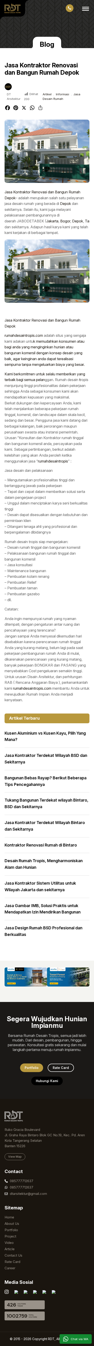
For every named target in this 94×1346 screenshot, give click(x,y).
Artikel (47, 94)
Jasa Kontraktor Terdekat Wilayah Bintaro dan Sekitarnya (45, 826)
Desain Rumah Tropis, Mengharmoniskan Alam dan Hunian (44, 864)
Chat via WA (79, 1339)
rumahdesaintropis (53, 461)
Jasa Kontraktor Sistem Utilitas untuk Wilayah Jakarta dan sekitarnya (40, 886)
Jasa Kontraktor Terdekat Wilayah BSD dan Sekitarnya (46, 758)
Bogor (65, 221)
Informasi (62, 94)
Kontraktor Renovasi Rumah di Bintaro (41, 845)
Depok (65, 203)
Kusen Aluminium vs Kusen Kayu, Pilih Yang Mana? (45, 736)
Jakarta (52, 221)
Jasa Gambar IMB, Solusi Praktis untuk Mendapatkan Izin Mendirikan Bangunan (43, 909)
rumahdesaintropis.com (24, 335)
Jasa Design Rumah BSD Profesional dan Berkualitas (43, 931)
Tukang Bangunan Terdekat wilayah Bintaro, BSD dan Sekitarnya (46, 803)
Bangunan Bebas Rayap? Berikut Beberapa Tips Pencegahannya (45, 781)
